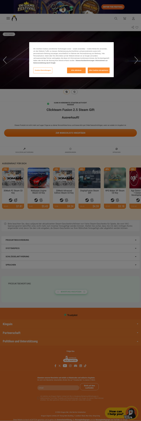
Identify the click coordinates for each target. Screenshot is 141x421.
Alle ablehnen (76, 70)
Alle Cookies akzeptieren (98, 70)
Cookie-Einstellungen (43, 70)
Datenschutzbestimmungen (85, 60)
